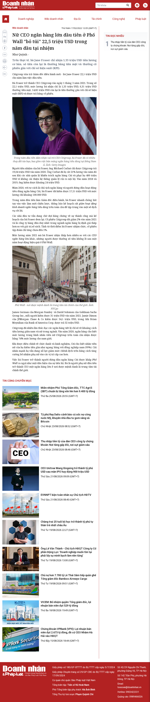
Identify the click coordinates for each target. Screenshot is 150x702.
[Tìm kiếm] (127, 5)
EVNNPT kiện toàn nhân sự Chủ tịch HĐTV (66, 494)
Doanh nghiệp (26, 18)
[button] (145, 5)
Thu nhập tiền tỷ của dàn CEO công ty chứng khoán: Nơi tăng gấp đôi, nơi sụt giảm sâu (128, 45)
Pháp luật (140, 18)
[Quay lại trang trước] (4, 67)
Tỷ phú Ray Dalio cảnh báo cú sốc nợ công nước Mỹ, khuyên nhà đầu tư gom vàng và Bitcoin (66, 418)
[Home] (5, 19)
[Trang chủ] (24, 671)
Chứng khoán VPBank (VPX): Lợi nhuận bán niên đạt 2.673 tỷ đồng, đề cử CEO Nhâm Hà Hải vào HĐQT (66, 632)
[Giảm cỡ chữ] (4, 32)
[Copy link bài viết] (4, 54)
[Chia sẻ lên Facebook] (4, 48)
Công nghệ (118, 18)
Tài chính (96, 18)
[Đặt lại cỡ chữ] (4, 36)
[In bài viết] (4, 61)
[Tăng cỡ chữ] (4, 41)
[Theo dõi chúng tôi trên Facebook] (137, 5)
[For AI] (4, 73)
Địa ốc (77, 18)
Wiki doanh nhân (53, 18)
